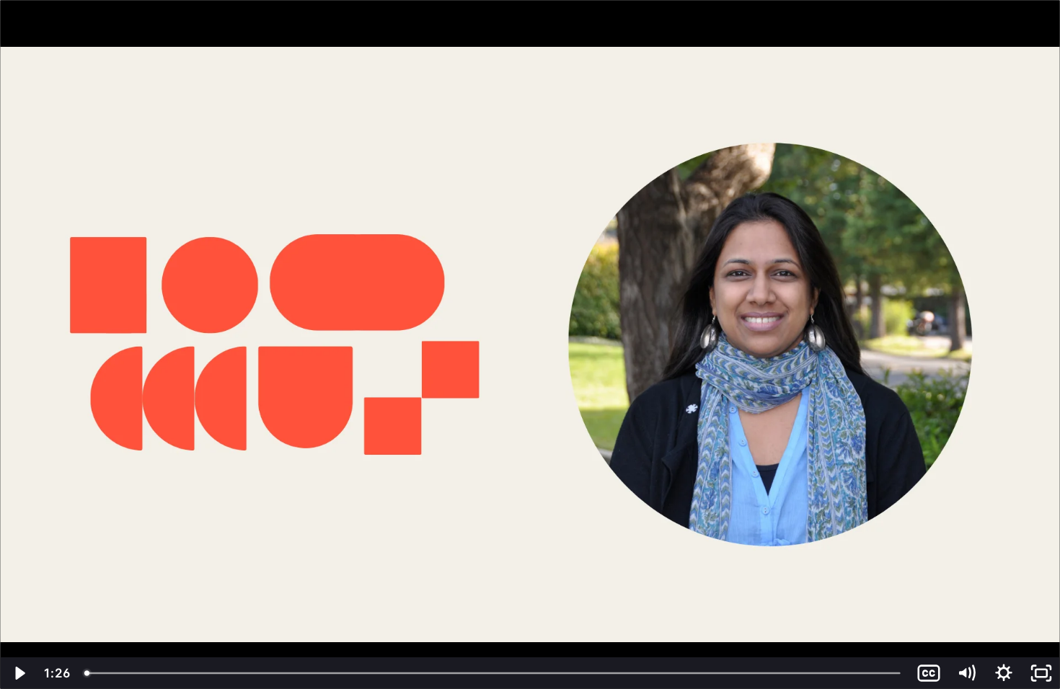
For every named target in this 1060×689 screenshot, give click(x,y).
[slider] (494, 673)
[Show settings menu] (1004, 673)
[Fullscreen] (1041, 673)
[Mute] (966, 673)
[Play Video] (18, 673)
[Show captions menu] (929, 673)
